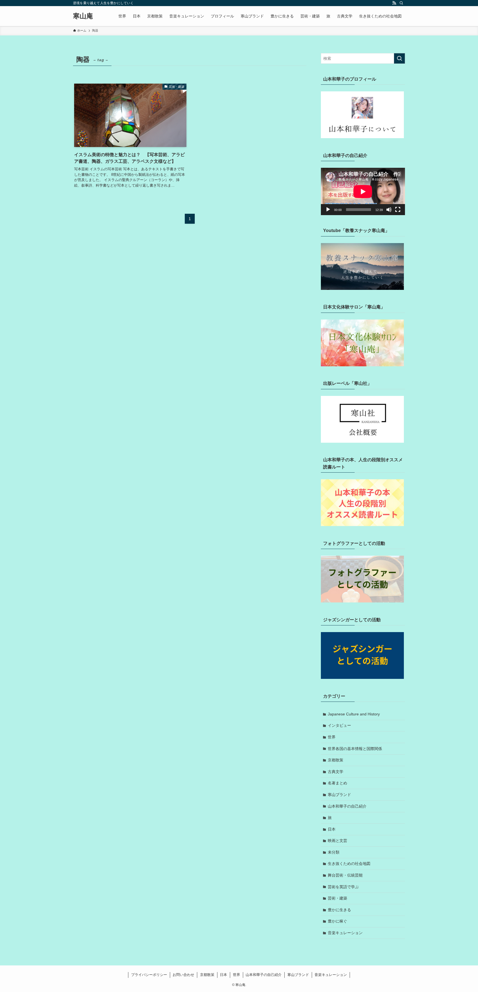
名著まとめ (337, 783)
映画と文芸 (337, 840)
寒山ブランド (339, 794)
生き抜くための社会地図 (349, 863)
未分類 (333, 852)
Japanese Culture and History (354, 714)
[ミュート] (389, 209)
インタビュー (339, 725)
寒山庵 (83, 16)
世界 (332, 737)
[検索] (401, 3)
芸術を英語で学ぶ (343, 887)
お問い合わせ (183, 975)
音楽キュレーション (345, 933)
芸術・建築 (337, 898)
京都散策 (335, 760)
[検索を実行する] (399, 58)
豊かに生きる (339, 910)
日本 (332, 829)
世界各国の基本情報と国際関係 (355, 748)
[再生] (328, 209)
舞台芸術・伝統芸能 (345, 875)
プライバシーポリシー (149, 975)
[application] (363, 191)
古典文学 (335, 771)
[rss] (394, 3)
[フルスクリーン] (398, 209)
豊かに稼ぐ (337, 921)
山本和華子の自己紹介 (347, 806)
